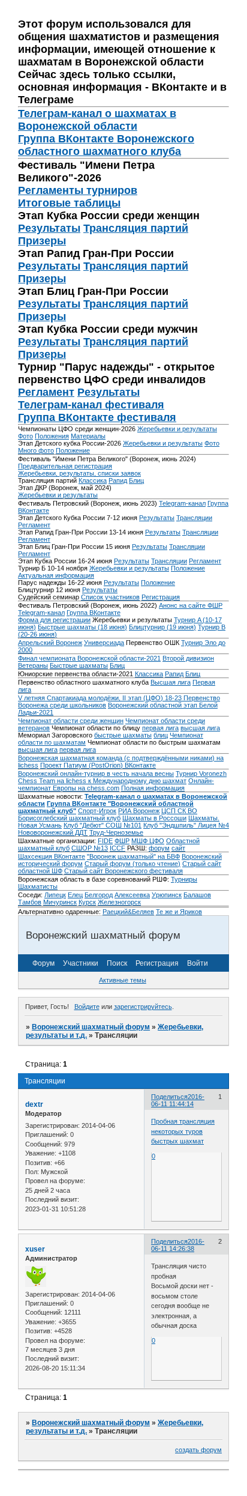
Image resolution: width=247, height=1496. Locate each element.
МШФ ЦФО (147, 840)
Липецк (55, 894)
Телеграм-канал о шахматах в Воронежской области (97, 120)
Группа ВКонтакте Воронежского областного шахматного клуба (106, 145)
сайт (178, 848)
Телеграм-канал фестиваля (91, 405)
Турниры (184, 879)
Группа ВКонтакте (94, 612)
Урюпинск (167, 894)
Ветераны (33, 665)
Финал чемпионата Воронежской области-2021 (89, 658)
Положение (73, 450)
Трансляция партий (135, 228)
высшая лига (200, 727)
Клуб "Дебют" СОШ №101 (102, 825)
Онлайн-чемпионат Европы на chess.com (116, 784)
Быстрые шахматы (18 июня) (82, 627)
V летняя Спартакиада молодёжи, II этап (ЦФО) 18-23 (100, 697)
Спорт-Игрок (97, 810)
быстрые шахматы (123, 735)
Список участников (110, 597)
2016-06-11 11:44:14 (177, 1100)
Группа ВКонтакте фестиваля (97, 417)
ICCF (117, 848)
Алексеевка (132, 894)
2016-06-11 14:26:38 (177, 1245)
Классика (93, 480)
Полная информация (153, 788)
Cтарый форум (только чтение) (132, 863)
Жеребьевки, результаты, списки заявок (79, 473)
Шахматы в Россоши (154, 818)
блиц (160, 735)
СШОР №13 (89, 848)
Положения (52, 436)
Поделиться (169, 1096)
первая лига (160, 727)
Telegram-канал (182, 503)
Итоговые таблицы (69, 203)
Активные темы (122, 980)
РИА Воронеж (138, 810)
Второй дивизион (188, 658)
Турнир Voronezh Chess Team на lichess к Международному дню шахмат (122, 777)
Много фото (36, 450)
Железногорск (119, 902)
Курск (87, 902)
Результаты (49, 228)
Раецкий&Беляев (128, 911)
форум (159, 848)
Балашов (197, 894)
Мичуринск (60, 902)
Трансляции (194, 517)
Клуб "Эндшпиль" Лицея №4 (186, 825)
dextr (34, 1104)
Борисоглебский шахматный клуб (69, 818)
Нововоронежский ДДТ (53, 832)
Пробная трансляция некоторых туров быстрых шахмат (183, 1131)
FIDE (105, 840)
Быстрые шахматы (79, 665)
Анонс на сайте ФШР (190, 605)
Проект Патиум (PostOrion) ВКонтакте (98, 765)
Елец (75, 894)
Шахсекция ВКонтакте (51, 856)
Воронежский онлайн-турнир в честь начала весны (96, 773)
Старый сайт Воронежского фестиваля (123, 870)
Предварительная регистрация (65, 466)
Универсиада (104, 642)
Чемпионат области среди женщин (70, 720)
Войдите (87, 1006)
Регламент (46, 392)
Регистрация (160, 597)
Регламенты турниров (77, 190)
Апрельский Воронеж (50, 642)
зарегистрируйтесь (143, 1006)
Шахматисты (38, 886)
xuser (35, 1249)
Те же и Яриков (179, 911)
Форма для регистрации (54, 619)
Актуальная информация (56, 575)
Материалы (88, 436)
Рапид (118, 480)
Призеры (42, 241)
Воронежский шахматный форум (91, 1027)
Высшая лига (170, 682)
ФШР (122, 840)
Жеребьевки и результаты (177, 428)
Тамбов (29, 902)
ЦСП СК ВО (179, 810)
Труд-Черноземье (116, 832)
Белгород (99, 894)
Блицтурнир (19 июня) (162, 627)
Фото (25, 436)
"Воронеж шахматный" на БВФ (133, 856)
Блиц (136, 480)
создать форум (198, 1449)
